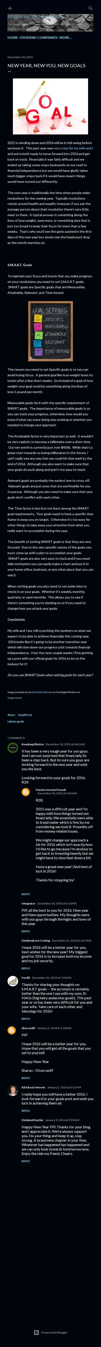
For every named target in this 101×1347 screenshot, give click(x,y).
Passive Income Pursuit (34, 16)
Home (13, 37)
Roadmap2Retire (33, 744)
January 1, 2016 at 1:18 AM (54, 1028)
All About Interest (33, 1087)
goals (20, 721)
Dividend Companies (38, 37)
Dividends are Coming (36, 940)
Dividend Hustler (32, 1120)
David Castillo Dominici (40, 692)
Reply (26, 894)
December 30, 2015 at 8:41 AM (65, 744)
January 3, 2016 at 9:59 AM (62, 1120)
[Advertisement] (50, 1273)
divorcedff (28, 1028)
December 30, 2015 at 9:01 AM (57, 793)
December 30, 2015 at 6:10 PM (56, 903)
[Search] (90, 7)
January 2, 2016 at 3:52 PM (64, 1087)
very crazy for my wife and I (73, 148)
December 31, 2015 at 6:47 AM (71, 940)
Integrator (28, 903)
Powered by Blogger (54, 1332)
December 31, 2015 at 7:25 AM (51, 977)
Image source (15, 697)
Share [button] (11, 715)
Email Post (25, 715)
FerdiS (26, 977)
